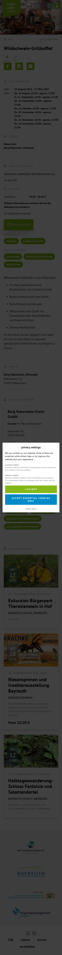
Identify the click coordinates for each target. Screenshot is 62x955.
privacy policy (31, 508)
